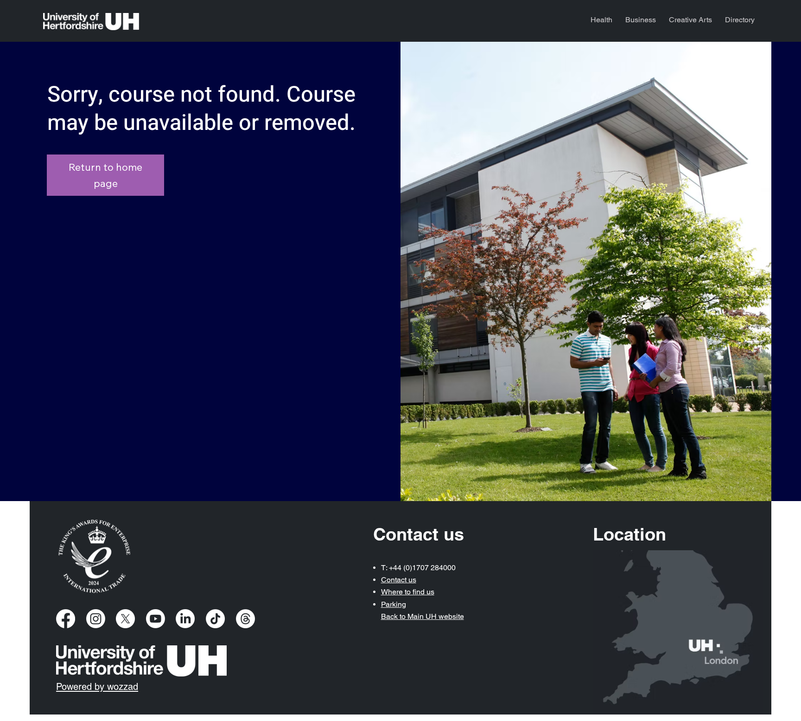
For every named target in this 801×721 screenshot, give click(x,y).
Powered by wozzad (97, 686)
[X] (125, 618)
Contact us (398, 579)
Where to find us (407, 591)
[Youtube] (155, 618)
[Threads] (245, 618)
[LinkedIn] (185, 618)
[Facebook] (65, 618)
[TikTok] (215, 618)
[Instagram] (95, 618)
